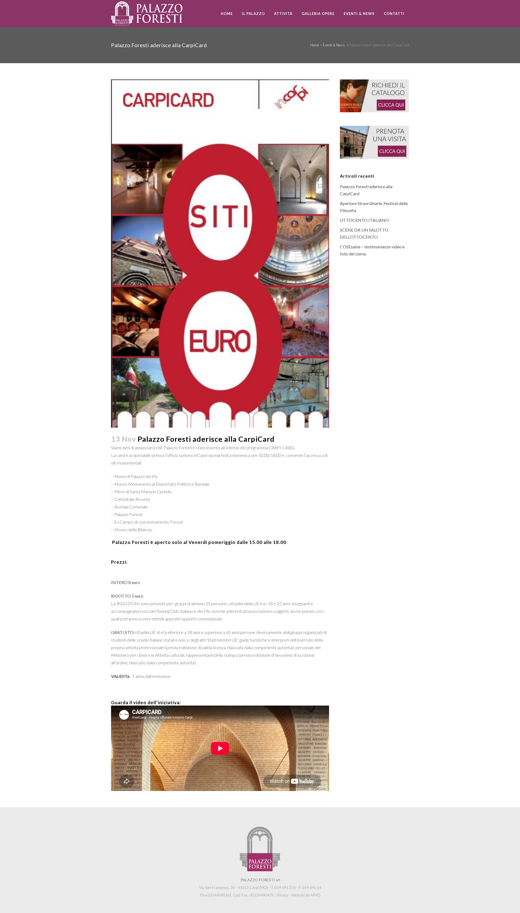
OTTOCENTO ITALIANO (364, 220)
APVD (315, 895)
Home (314, 45)
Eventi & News (334, 45)
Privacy (282, 895)
